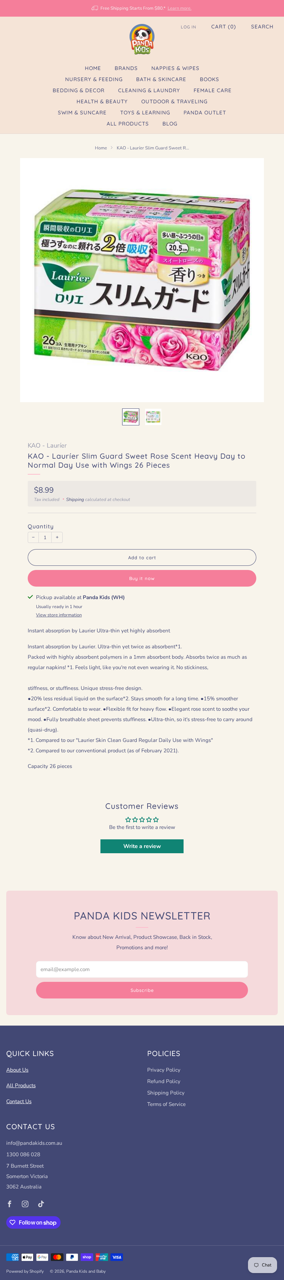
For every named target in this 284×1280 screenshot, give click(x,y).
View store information (59, 615)
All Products (128, 123)
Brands (126, 68)
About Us (17, 1069)
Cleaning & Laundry (149, 90)
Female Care (213, 90)
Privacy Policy (163, 1069)
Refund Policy (163, 1081)
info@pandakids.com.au (34, 1143)
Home (93, 68)
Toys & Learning (145, 112)
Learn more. (180, 8)
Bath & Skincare (161, 79)
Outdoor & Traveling (174, 101)
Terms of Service (166, 1104)
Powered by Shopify (25, 1271)
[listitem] (142, 8)
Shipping (75, 499)
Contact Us (19, 1101)
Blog (169, 123)
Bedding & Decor (79, 90)
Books (209, 79)
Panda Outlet (205, 112)
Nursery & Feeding (94, 79)
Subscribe (142, 990)
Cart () (223, 26)
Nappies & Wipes (175, 68)
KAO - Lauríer (47, 445)
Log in (188, 26)
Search (262, 26)
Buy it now (142, 578)
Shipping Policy (166, 1092)
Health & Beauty (102, 101)
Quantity (41, 526)
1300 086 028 (23, 1154)
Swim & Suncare (82, 112)
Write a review (142, 846)
